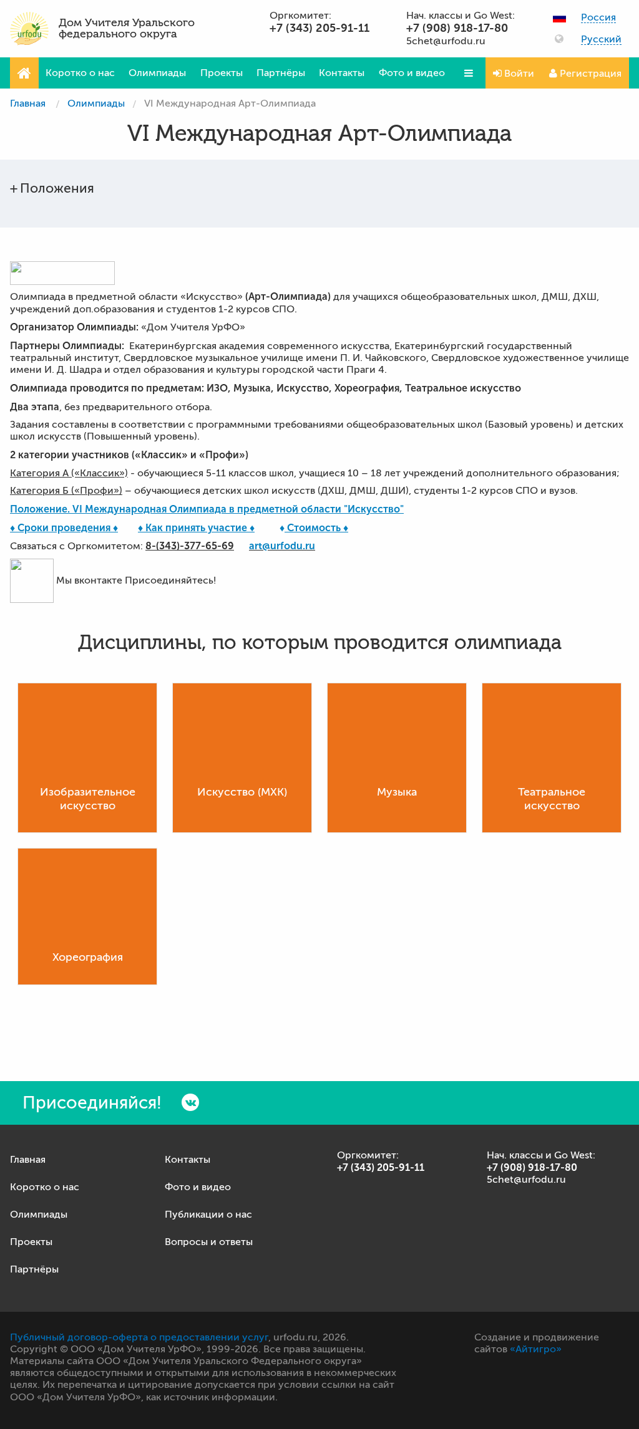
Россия (598, 17)
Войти (518, 73)
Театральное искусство (551, 799)
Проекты (221, 73)
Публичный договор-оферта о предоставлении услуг (139, 1337)
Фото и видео (412, 73)
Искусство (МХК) (242, 792)
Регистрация (589, 73)
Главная (28, 103)
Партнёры (280, 73)
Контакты (341, 73)
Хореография (87, 957)
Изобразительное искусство (87, 799)
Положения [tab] (57, 188)
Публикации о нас (208, 1214)
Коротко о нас (80, 73)
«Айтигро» (536, 1349)
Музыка (397, 792)
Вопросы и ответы (209, 1242)
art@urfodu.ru (282, 546)
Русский (601, 39)
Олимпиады (157, 73)
